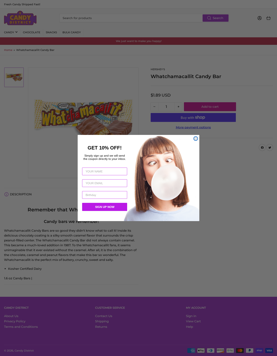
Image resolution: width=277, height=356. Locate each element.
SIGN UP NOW (104, 207)
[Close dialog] (196, 139)
